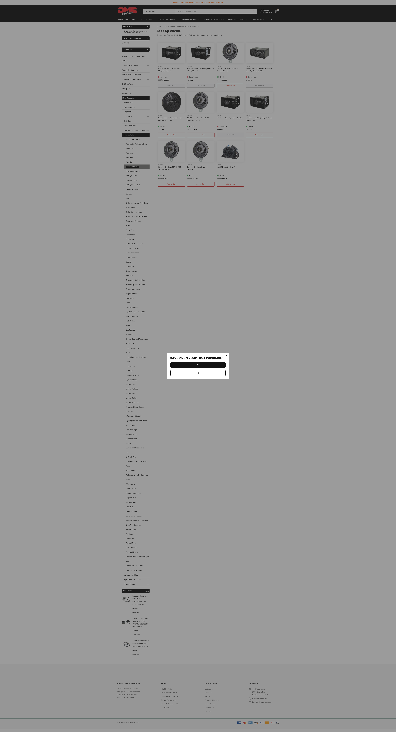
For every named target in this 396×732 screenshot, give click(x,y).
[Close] (226, 355)
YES (198, 365)
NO (198, 373)
